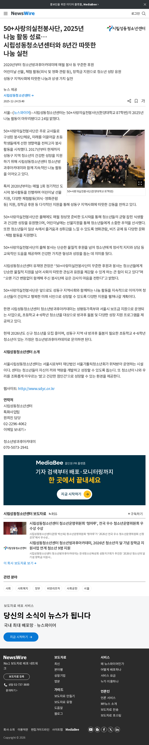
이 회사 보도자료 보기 (19, 563)
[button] (129, 101)
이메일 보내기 (14, 429)
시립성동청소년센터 (18, 95)
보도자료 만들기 (64, 696)
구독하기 (137, 514)
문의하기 (11, 690)
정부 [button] (37, 588)
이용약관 (23, 729)
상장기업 (60, 676)
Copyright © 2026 (14, 737)
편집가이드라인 (40, 729)
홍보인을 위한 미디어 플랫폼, (74, 4)
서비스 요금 (108, 676)
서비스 (105, 657)
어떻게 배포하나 (111, 670)
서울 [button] (86, 588)
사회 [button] (8, 588)
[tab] (76, 657)
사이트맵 (57, 729)
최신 (57, 664)
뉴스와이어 (22, 112)
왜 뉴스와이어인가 (112, 664)
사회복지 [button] (23, 588)
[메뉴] (5, 13)
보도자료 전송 (110, 710)
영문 (57, 681)
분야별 (58, 670)
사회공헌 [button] (72, 588)
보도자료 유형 (63, 702)
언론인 (105, 691)
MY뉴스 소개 (109, 704)
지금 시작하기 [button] (19, 637)
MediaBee (72, 729)
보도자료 (60, 657)
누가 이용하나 (110, 681)
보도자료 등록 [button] (16, 676)
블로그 (58, 714)
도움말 (58, 708)
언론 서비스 (108, 698)
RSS (54, 514)
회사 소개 (9, 729)
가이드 (58, 690)
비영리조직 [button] (53, 588)
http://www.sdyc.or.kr (36, 388)
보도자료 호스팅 (111, 715)
